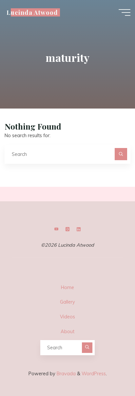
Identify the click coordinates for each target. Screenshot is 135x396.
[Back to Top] (109, 370)
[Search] (121, 154)
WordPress (94, 374)
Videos (67, 317)
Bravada (65, 374)
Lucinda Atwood (32, 12)
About (67, 331)
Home (67, 287)
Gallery (67, 302)
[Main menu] (124, 12)
